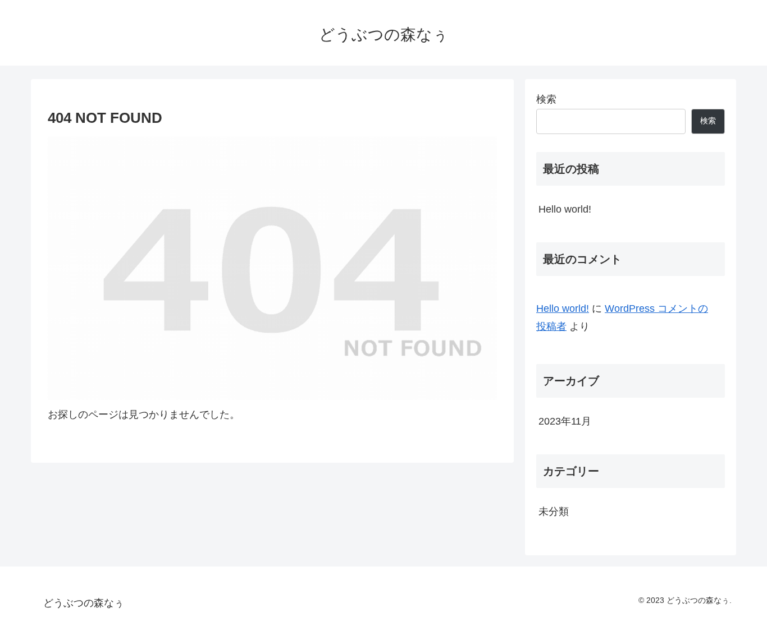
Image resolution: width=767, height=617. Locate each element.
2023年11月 (564, 421)
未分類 (553, 511)
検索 (546, 99)
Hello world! (564, 209)
